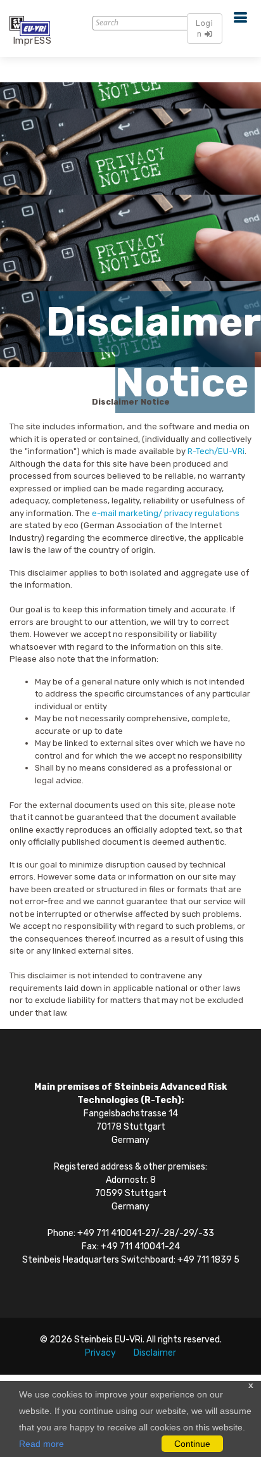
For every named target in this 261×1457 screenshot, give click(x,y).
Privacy (100, 1352)
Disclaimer (155, 1352)
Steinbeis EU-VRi (108, 1339)
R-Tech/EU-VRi (216, 451)
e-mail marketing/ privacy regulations (165, 513)
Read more (41, 1444)
